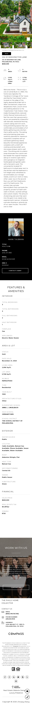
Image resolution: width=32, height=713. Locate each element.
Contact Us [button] (16, 587)
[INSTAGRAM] (9, 677)
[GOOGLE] (22, 677)
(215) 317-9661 (7, 252)
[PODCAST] (16, 681)
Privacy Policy (24, 702)
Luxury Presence (16, 693)
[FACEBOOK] (5, 677)
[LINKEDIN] (13, 677)
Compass (15, 646)
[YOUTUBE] (18, 677)
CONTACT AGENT (15, 270)
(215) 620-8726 (10, 619)
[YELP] (27, 677)
